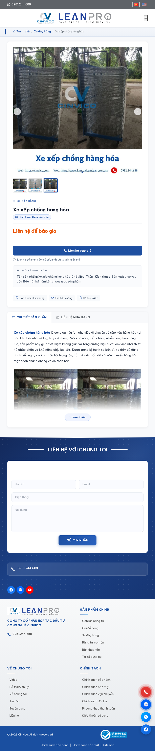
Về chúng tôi (18, 694)
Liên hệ (14, 715)
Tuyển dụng (17, 708)
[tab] (72, 172)
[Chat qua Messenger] (146, 717)
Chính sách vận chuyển (98, 694)
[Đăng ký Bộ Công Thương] (114, 735)
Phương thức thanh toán (98, 708)
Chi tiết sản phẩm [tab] (32, 317)
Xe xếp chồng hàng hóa (32, 332)
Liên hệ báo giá (79, 250)
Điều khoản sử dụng (95, 715)
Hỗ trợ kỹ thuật (19, 687)
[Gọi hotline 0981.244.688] (145, 692)
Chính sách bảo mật (96, 687)
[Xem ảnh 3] (51, 185)
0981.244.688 (21, 4)
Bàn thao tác (91, 650)
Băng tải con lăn (93, 642)
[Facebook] (11, 590)
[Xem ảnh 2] (35, 185)
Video (13, 680)
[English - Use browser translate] (144, 4)
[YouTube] (30, 590)
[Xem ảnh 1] (20, 185)
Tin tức (14, 701)
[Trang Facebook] (146, 729)
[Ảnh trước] (17, 111)
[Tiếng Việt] (136, 4)
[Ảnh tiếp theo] (137, 111)
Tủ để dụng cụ (92, 657)
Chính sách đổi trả (94, 701)
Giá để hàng (90, 628)
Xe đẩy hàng (26, 201)
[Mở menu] (146, 18)
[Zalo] (20, 590)
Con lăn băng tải (93, 621)
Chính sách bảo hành (96, 680)
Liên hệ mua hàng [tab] (75, 317)
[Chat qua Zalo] (146, 704)
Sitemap (108, 745)
